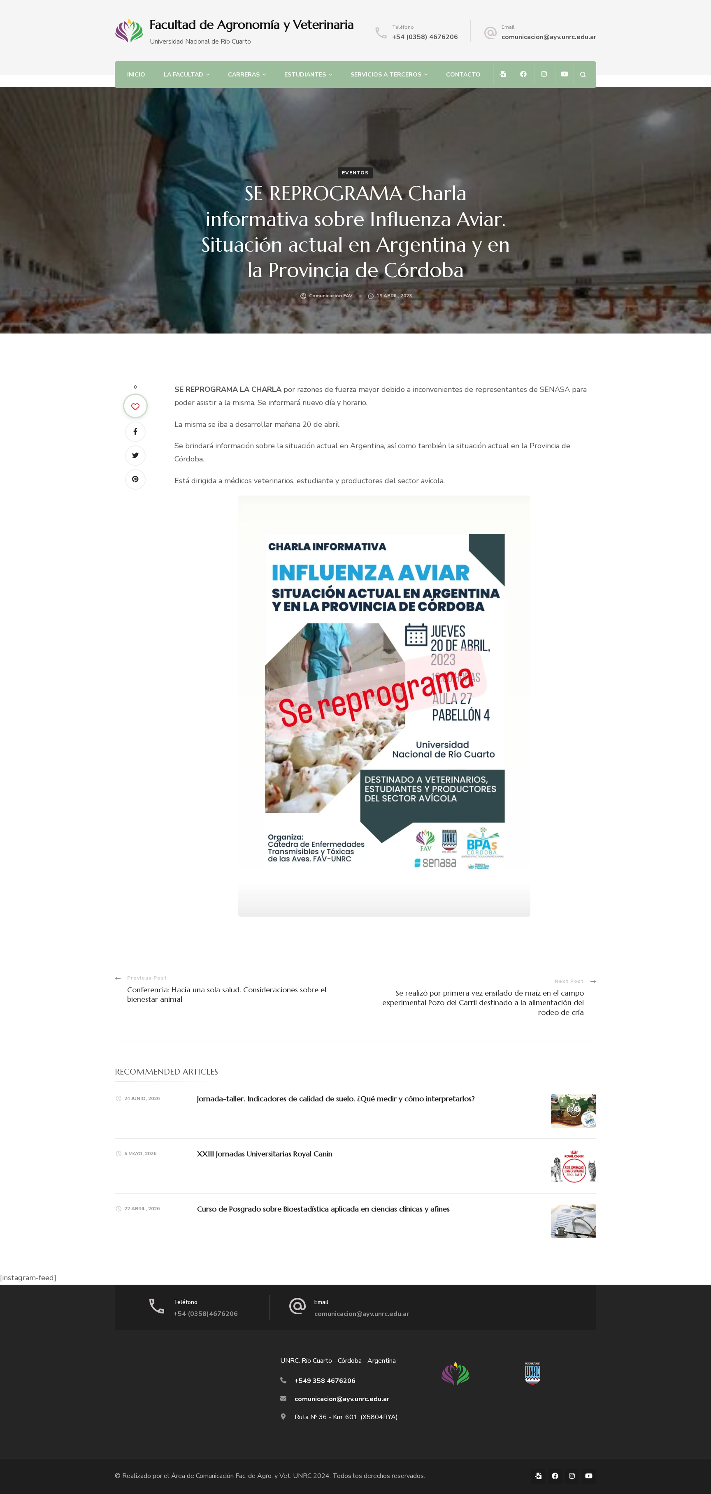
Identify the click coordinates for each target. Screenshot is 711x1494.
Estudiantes (305, 75)
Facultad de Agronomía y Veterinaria (252, 24)
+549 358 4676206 (325, 1380)
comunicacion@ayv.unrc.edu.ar (549, 37)
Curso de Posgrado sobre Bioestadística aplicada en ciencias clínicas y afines (323, 1209)
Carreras (244, 75)
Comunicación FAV (331, 295)
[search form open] (583, 74)
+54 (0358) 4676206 (425, 37)
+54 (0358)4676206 (206, 1313)
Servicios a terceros (386, 75)
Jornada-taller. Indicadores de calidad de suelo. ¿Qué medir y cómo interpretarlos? (336, 1098)
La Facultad (183, 75)
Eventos (355, 172)
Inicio (136, 75)
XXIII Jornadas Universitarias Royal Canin (264, 1153)
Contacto (463, 75)
